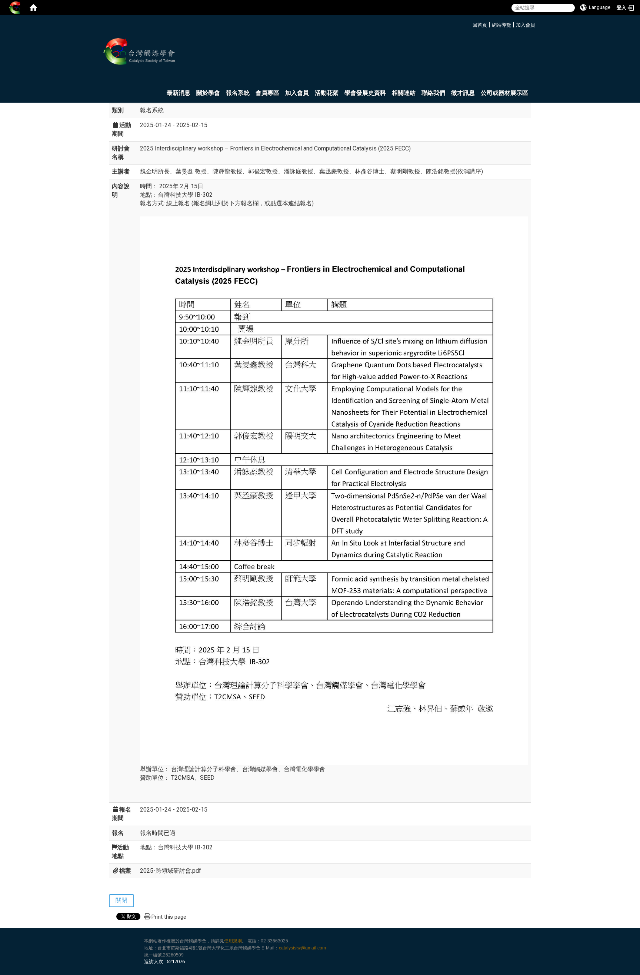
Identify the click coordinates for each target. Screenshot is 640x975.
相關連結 (404, 92)
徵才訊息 (463, 92)
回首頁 (480, 25)
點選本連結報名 (291, 203)
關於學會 (208, 92)
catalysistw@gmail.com (302, 948)
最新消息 (178, 92)
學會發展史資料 (365, 92)
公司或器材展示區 (504, 92)
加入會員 (525, 25)
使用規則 (233, 941)
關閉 (121, 900)
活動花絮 (327, 92)
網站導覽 (501, 25)
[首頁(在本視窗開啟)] (33, 7)
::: (469, 24)
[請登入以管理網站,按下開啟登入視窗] (15, 7)
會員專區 (267, 92)
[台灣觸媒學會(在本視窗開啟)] (140, 52)
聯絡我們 (433, 92)
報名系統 (238, 92)
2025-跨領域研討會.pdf (170, 870)
